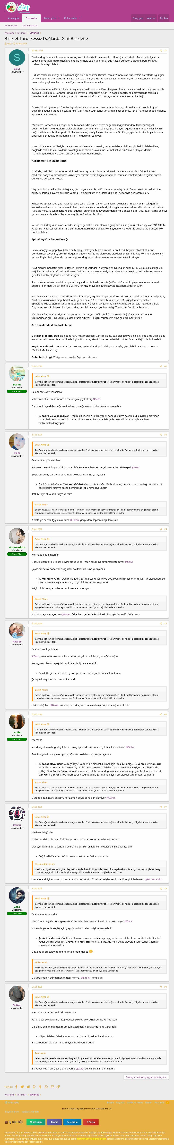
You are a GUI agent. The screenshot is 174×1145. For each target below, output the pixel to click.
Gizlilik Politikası (135, 1102)
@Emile (85, 977)
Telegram (72, 1122)
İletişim (110, 1102)
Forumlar (31, 18)
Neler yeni (50, 18)
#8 (165, 888)
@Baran (74, 520)
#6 (165, 714)
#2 (165, 366)
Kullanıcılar (70, 18)
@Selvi (96, 399)
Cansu (17, 825)
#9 (165, 986)
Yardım (148, 1102)
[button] (59, 18)
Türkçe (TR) (13, 1102)
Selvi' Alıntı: (40, 376)
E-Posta (91, 1122)
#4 (165, 529)
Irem (17, 453)
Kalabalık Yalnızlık (30, 1111)
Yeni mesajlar (11, 25)
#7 (165, 806)
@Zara (79, 1068)
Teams (54, 1122)
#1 (165, 50)
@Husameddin (153, 879)
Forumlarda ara (30, 25)
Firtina (17, 1005)
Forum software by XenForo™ (87, 1108)
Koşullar (120, 1102)
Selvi (9, 43)
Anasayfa (13, 18)
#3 (165, 434)
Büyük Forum (12, 1111)
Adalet (17, 641)
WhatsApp (36, 1122)
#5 (165, 623)
